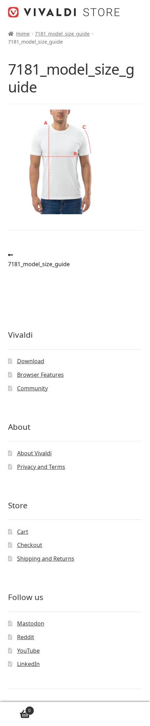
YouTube (28, 650)
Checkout (29, 545)
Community (32, 388)
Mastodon (30, 623)
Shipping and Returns (45, 558)
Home (23, 33)
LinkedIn (28, 664)
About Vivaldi (34, 453)
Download (30, 361)
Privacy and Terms (41, 467)
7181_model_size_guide (62, 33)
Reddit (25, 637)
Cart (22, 532)
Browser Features (40, 375)
